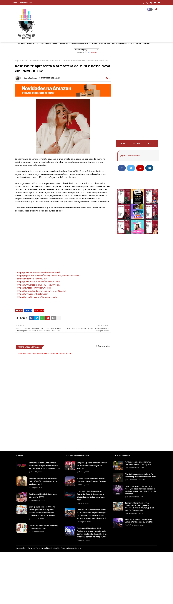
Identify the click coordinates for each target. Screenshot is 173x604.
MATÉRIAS (21, 44)
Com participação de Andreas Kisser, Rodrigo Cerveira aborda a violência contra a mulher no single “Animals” (140, 490)
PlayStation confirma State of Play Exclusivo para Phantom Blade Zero (140, 475)
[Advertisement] (63, 435)
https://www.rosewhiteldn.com (32, 293)
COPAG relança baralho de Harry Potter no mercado (43, 527)
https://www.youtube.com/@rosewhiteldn (38, 281)
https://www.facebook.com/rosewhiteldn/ (38, 272)
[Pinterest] (47, 318)
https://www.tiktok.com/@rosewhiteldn (37, 297)
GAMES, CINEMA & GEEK (80, 44)
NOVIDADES (64, 44)
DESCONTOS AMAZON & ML (101, 44)
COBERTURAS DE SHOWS (48, 44)
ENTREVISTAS (31, 44)
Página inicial (21, 60)
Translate (93, 52)
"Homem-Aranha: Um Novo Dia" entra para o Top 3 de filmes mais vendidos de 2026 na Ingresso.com (44, 465)
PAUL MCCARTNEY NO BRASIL (122, 44)
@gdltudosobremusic (130, 155)
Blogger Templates (37, 548)
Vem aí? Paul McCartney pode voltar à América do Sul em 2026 (139, 520)
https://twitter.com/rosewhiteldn (34, 287)
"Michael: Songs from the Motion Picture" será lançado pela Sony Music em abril (43, 481)
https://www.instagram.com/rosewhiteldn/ (39, 284)
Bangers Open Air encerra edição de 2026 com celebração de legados (92, 465)
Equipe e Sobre (26, 3)
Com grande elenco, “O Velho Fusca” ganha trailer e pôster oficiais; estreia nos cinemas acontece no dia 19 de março (42, 511)
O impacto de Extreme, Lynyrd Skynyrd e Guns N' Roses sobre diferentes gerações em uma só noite (91, 495)
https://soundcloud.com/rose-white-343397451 (41, 290)
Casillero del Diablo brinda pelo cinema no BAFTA (43, 495)
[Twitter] (36, 318)
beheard (28, 310)
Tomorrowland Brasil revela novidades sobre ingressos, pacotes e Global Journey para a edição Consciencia (139, 507)
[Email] (53, 318)
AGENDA (139, 44)
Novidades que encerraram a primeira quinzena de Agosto (138, 463)
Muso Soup (34, 60)
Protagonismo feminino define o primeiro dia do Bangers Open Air (92, 480)
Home (14, 3)
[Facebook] (31, 318)
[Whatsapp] (42, 318)
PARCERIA (147, 44)
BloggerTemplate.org (71, 548)
